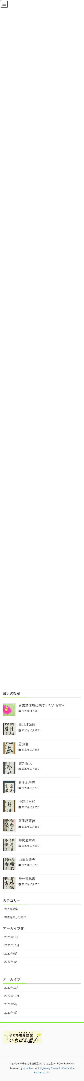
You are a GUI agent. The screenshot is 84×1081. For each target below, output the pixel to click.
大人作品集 (11, 908)
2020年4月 (11, 961)
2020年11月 (11, 937)
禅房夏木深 (27, 840)
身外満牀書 (27, 879)
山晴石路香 (27, 859)
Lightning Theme (49, 1068)
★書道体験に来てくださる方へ (42, 705)
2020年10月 (11, 945)
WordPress (29, 1068)
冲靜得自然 (27, 802)
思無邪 (24, 744)
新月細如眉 (27, 725)
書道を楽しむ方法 (15, 917)
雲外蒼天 (25, 763)
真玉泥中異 (27, 782)
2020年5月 (11, 953)
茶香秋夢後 (27, 821)
